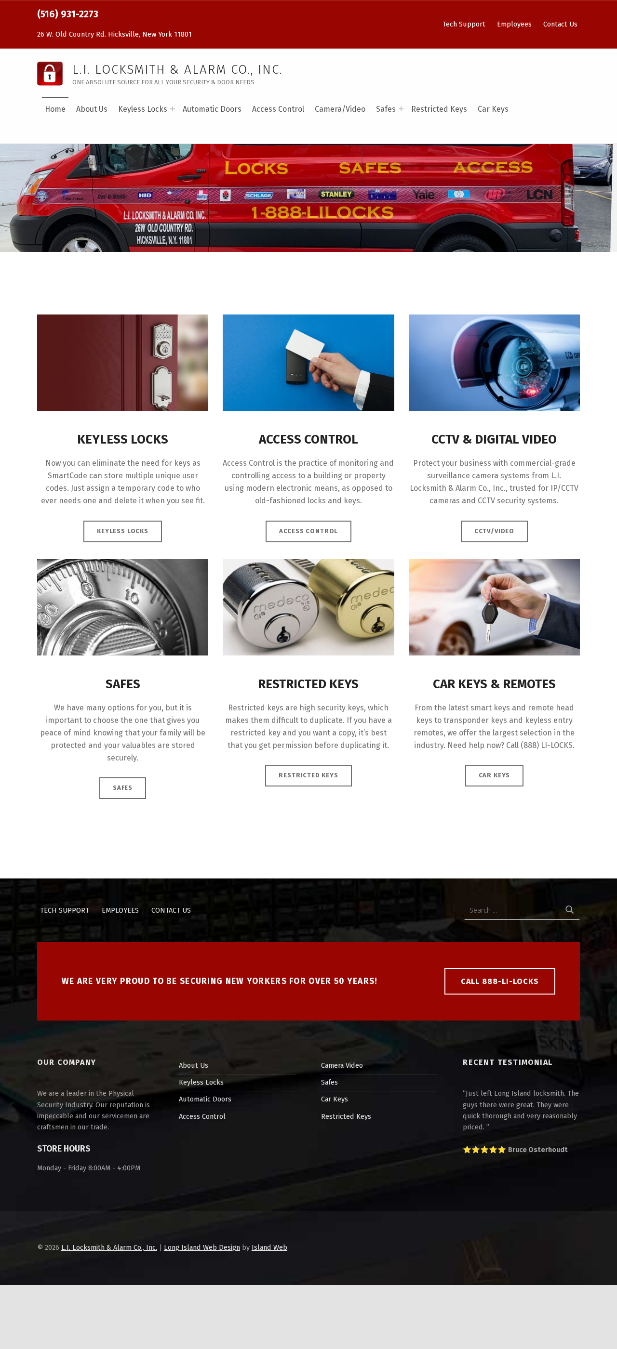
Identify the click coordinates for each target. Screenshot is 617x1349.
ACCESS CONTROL (308, 531)
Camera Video (342, 1065)
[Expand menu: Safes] (401, 108)
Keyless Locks (142, 109)
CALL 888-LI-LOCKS (500, 981)
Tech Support (464, 24)
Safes (386, 109)
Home (55, 109)
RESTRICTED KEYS (308, 775)
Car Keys (493, 109)
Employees (514, 24)
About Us (91, 109)
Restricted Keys (439, 109)
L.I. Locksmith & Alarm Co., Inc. (109, 1247)
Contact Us (560, 24)
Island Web (269, 1247)
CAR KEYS (494, 775)
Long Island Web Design (202, 1247)
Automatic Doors (212, 109)
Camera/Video (340, 109)
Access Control (278, 109)
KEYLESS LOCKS (122, 531)
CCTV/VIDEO (494, 531)
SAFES (123, 787)
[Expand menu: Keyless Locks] (172, 108)
